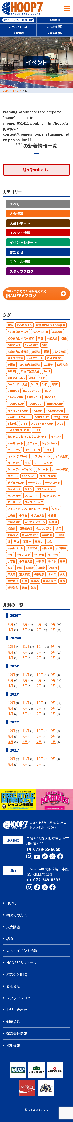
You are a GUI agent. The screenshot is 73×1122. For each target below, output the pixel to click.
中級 (10, 325)
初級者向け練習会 (18, 351)
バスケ (28, 489)
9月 (53, 646)
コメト (48, 450)
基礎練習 (57, 332)
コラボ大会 (14, 463)
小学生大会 (25, 561)
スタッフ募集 (48, 476)
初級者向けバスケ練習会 (50, 325)
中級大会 (52, 338)
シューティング (43, 463)
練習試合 (13, 587)
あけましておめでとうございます (27, 437)
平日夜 (40, 561)
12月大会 (62, 365)
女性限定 (61, 548)
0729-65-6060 (46, 849)
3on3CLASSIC (16, 378)
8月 (10, 623)
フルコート (31, 496)
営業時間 (47, 535)
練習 (62, 581)
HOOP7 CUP (16, 404)
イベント (56, 437)
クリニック (14, 450)
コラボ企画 (61, 456)
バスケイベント (45, 489)
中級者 (52, 515)
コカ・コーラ (32, 450)
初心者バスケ (24, 325)
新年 (19, 568)
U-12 (23, 423)
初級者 (11, 528)
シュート (43, 469)
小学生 (11, 561)
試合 (33, 587)
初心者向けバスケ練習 (21, 338)
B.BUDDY (13, 391)
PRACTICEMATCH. (19, 417)
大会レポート (20, 223)
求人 (62, 574)
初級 (64, 338)
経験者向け (49, 581)
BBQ (48, 391)
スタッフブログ (22, 271)
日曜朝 (41, 568)
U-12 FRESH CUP (42, 423)
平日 (40, 338)
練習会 (36, 351)
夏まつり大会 (15, 358)
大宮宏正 (32, 548)
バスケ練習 (60, 351)
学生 (10, 555)
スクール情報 (20, 261)
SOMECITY (42, 417)
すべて (14, 204)
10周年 (48, 365)
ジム (27, 463)
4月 (10, 629)
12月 (11, 646)
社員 (24, 581)
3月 (25, 629)
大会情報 (16, 213)
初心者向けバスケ (18, 332)
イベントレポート (23, 242)
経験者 (35, 581)
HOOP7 (50, 397)
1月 (53, 629)
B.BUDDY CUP (32, 391)
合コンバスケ (44, 528)
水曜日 (11, 365)
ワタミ (56, 509)
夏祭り (39, 542)
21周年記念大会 (30, 371)
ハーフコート (52, 483)
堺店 (16, 542)
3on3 (46, 371)
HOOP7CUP (35, 404)
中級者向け (14, 522)
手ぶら (52, 561)
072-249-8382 (46, 880)
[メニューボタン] (67, 8)
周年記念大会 (30, 535)
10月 (40, 646)
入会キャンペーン (35, 522)
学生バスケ (23, 555)
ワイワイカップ (34, 502)
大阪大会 (47, 548)
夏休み (27, 542)
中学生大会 (37, 515)
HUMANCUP (55, 404)
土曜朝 (60, 535)
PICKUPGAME (54, 410)
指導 (62, 561)
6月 (39, 623)
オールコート (15, 443)
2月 (39, 629)
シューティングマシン (21, 469)
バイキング (14, 489)
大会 (49, 542)
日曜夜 (30, 568)
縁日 (24, 587)
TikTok (12, 423)
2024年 (12, 371)
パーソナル (34, 483)
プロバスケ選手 (51, 496)
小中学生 (53, 555)
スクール (13, 476)
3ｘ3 (32, 378)
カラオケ (32, 443)
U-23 (36, 430)
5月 (53, 623)
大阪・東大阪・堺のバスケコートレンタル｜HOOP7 (49, 825)
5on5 (34, 384)
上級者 (11, 515)
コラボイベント (41, 456)
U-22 (60, 423)
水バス (52, 574)
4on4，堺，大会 (17, 384)
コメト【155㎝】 (18, 456)
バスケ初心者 (40, 332)
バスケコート (35, 358)
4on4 (42, 378)
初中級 (53, 522)
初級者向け (25, 528)
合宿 (58, 528)
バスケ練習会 (55, 358)
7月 (25, 623)
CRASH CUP (15, 397)
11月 (25, 646)
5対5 (45, 384)
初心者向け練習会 (29, 365)
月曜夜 (53, 568)
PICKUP (37, 410)
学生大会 (39, 555)
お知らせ (16, 252)
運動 (46, 351)
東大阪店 (24, 574)
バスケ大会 (14, 496)
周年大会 (13, 535)
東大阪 (11, 574)
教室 (10, 568)
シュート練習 (60, 469)
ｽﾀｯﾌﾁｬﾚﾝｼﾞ (29, 476)
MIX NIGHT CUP (18, 410)
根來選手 (39, 574)
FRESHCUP (34, 397)
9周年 (55, 384)
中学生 (23, 515)
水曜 (44, 345)
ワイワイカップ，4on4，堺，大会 (28, 509)
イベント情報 (20, 232)
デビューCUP (16, 483)
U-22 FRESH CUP (19, 430)
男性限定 (13, 581)
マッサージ (14, 502)
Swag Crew (60, 417)
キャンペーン (49, 443)
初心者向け (31, 345)
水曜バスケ (14, 345)
